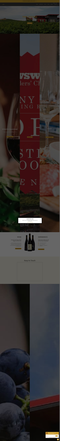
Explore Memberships (30, 222)
